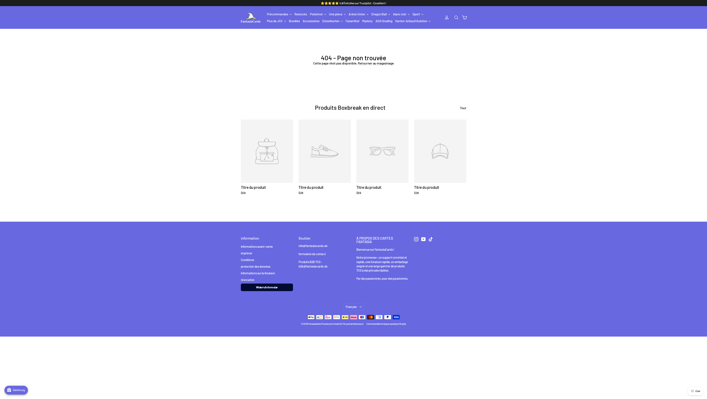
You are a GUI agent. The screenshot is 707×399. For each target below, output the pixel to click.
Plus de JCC (275, 21)
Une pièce (336, 14)
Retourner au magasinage (376, 63)
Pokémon (316, 14)
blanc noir (400, 14)
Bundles (294, 21)
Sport (417, 14)
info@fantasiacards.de (313, 246)
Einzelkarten (331, 21)
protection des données (255, 266)
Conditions (247, 260)
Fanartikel (352, 21)
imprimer (246, 253)
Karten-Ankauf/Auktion (411, 21)
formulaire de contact (312, 254)
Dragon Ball (379, 14)
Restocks (300, 14)
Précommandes (278, 14)
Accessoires (311, 21)
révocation (248, 280)
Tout (463, 108)
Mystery (367, 21)
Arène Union (357, 14)
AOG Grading (384, 21)
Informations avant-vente (257, 246)
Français (351, 306)
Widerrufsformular (267, 287)
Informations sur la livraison (258, 273)
